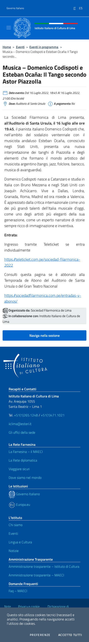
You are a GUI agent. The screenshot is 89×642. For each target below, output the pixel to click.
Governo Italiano (15, 8)
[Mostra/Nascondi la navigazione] (8, 27)
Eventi (20, 46)
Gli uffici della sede (22, 432)
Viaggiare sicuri (19, 468)
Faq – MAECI (18, 590)
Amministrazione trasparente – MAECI (36, 575)
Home (7, 46)
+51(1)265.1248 (26, 415)
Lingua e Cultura (20, 542)
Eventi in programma (43, 46)
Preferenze (40, 634)
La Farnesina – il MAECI (26, 451)
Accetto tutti (70, 634)
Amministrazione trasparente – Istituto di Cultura (44, 566)
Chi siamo (15, 524)
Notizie (14, 550)
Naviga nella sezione (44, 335)
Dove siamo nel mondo (25, 477)
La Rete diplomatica (23, 460)
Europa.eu (22, 504)
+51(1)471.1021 (53, 415)
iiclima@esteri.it (20, 423)
